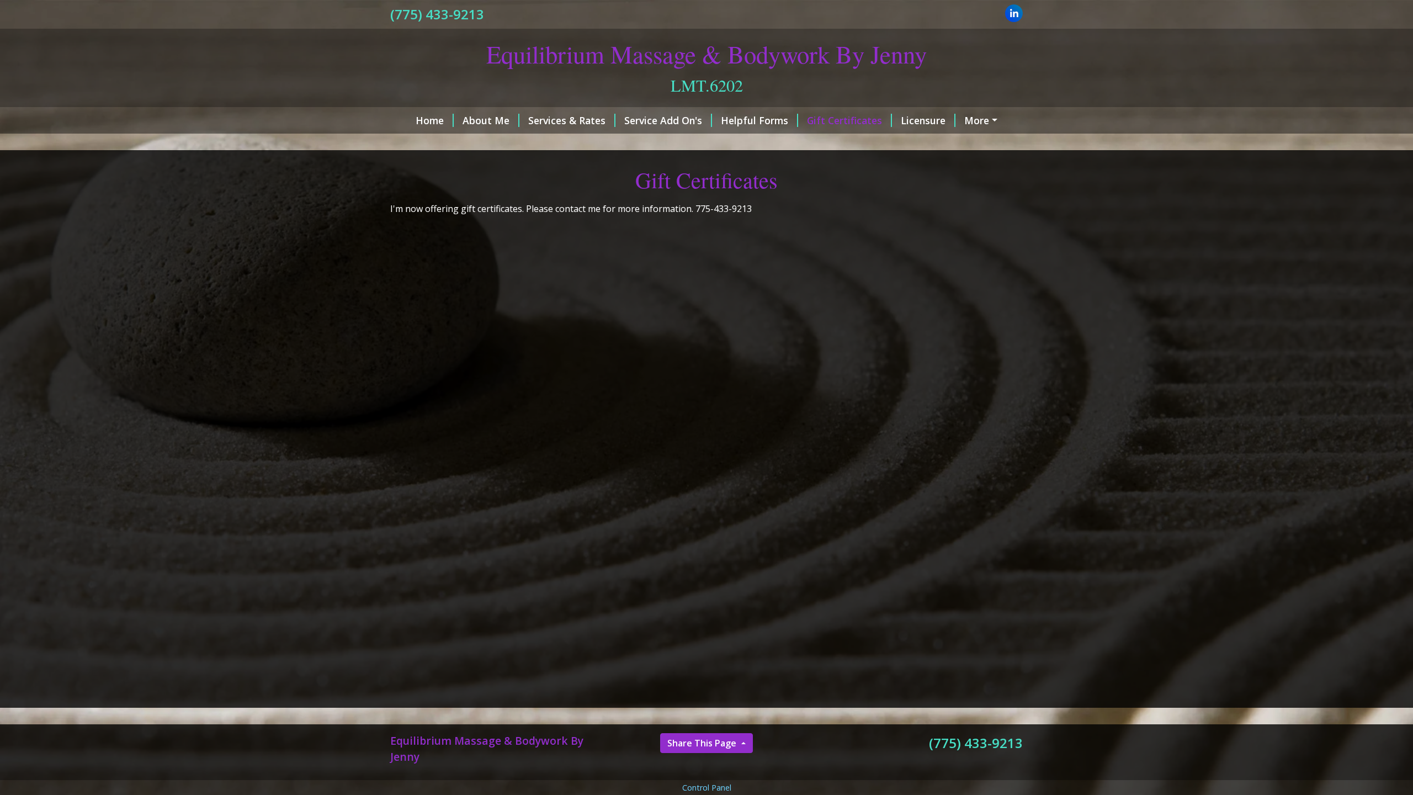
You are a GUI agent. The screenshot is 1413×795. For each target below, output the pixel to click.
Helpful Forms (754, 120)
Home (430, 120)
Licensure (923, 120)
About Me (486, 120)
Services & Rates (566, 120)
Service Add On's (663, 120)
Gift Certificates (844, 120)
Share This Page (703, 743)
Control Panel (706, 787)
